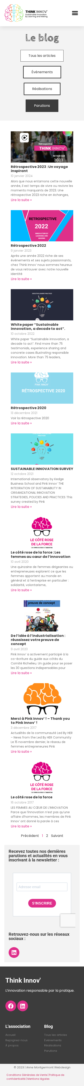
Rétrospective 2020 (28, 407)
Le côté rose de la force (31, 797)
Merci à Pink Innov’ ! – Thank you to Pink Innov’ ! (40, 720)
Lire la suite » (21, 199)
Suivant (57, 835)
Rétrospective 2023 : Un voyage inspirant (39, 168)
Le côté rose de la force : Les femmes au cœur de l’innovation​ (40, 554)
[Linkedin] (14, 952)
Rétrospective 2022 (28, 245)
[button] (75, 13)
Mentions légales (38, 1079)
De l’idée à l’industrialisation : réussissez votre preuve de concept (38, 639)
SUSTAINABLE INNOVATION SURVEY (42, 468)
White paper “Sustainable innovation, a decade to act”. (38, 326)
